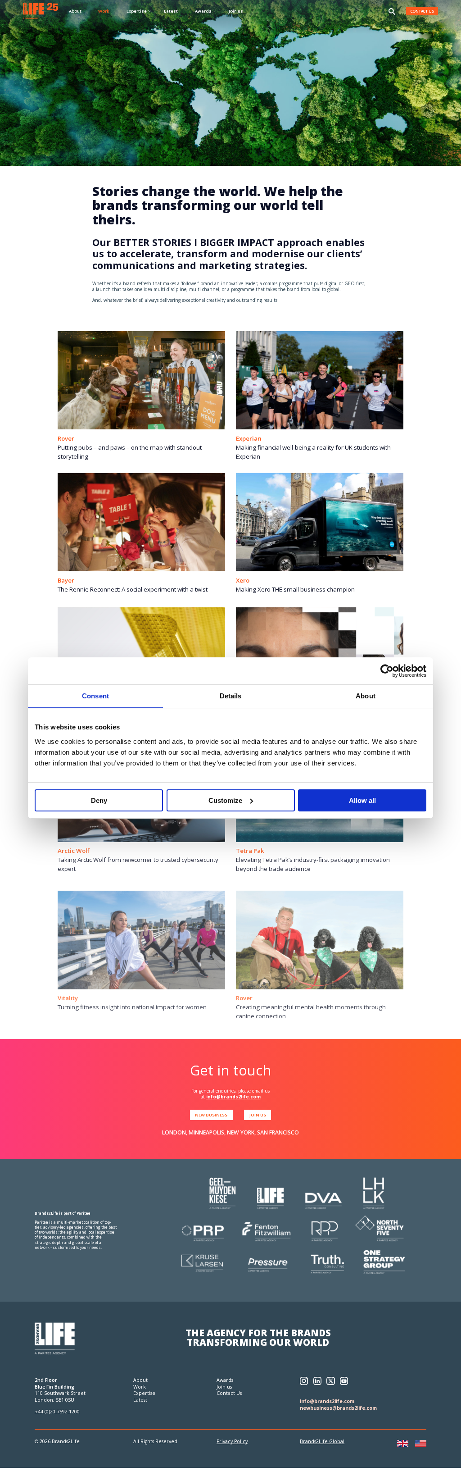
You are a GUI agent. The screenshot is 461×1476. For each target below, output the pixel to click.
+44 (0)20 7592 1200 (57, 1411)
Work (103, 11)
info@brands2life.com (233, 1096)
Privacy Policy (232, 1441)
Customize (225, 800)
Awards (203, 11)
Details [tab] (231, 696)
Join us (236, 11)
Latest (171, 11)
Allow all (362, 800)
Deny (99, 800)
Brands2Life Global (322, 1441)
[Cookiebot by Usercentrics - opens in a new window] (387, 671)
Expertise (144, 1393)
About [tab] (365, 696)
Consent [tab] (95, 696)
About (75, 11)
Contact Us (229, 1393)
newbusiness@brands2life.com (338, 1408)
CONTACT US (422, 11)
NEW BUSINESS (211, 1115)
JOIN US (257, 1115)
